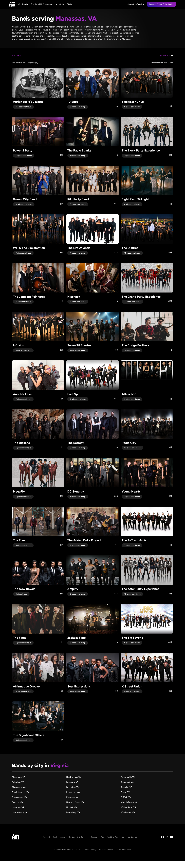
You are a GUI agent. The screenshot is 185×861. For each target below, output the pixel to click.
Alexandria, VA (18, 777)
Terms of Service (106, 850)
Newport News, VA (75, 802)
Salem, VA (125, 792)
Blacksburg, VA (19, 787)
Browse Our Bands (50, 837)
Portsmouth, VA (128, 777)
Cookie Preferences (124, 850)
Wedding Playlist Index (116, 837)
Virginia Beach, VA (129, 802)
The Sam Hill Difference (41, 4)
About (63, 837)
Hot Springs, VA (73, 777)
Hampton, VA (18, 807)
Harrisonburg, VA (19, 812)
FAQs (69, 4)
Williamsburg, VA (128, 807)
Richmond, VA (127, 782)
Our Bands (23, 4)
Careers (93, 837)
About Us (60, 4)
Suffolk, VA (126, 797)
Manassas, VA (72, 797)
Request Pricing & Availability (161, 4)
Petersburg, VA (73, 812)
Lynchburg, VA (73, 792)
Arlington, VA (18, 782)
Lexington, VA (72, 787)
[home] (12, 4)
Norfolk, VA (71, 807)
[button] (136, 4)
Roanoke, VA (126, 787)
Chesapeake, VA (19, 797)
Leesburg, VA (72, 782)
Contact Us (132, 837)
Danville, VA (17, 802)
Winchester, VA (128, 812)
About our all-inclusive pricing (24, 63)
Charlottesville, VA (20, 792)
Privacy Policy (90, 850)
